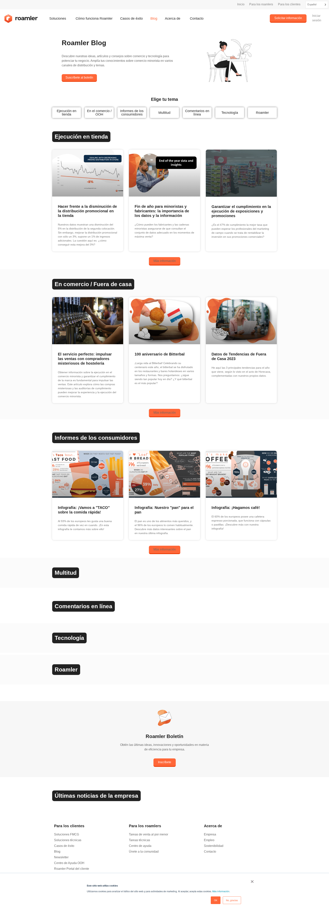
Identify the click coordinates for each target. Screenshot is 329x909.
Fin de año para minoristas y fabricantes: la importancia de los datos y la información (162, 211)
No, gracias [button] (232, 900)
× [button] (252, 880)
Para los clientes (289, 4)
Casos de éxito (131, 18)
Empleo (209, 840)
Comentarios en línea (197, 112)
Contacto (197, 18)
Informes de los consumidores (132, 112)
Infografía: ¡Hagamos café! (236, 507)
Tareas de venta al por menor (148, 834)
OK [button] (215, 900)
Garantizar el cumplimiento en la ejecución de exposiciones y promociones (241, 211)
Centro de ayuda (140, 845)
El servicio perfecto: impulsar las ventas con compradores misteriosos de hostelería (85, 358)
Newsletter (61, 857)
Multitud (164, 113)
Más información (220, 891)
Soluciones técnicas (67, 840)
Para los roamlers (261, 4)
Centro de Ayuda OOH (69, 863)
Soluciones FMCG (66, 834)
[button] (164, 261)
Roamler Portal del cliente (71, 868)
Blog (153, 18)
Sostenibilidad (213, 845)
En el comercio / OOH (99, 112)
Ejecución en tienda (66, 112)
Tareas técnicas (139, 840)
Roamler (262, 113)
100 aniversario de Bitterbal (160, 354)
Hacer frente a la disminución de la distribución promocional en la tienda (87, 211)
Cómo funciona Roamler (94, 18)
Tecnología (229, 113)
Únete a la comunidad (144, 851)
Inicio (240, 4)
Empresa (210, 834)
